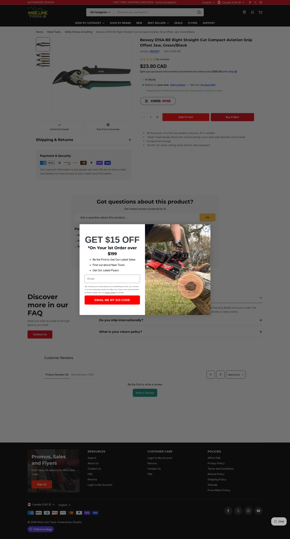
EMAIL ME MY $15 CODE (112, 300)
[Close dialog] (206, 228)
